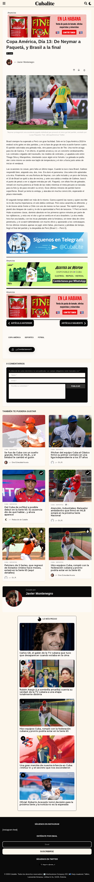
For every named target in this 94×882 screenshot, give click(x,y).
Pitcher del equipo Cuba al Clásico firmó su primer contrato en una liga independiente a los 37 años (70, 455)
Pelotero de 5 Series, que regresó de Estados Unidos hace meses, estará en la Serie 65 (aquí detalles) (23, 569)
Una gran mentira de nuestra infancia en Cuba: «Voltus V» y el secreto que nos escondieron (46, 766)
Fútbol (41, 337)
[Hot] (41, 531)
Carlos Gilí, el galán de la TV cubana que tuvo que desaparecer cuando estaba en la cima (45, 654)
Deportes (29, 337)
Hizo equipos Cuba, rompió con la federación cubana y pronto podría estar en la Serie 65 (70, 568)
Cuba (6, 449)
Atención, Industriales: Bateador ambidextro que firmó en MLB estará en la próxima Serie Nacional (69, 512)
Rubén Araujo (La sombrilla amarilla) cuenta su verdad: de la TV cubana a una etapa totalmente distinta (46, 692)
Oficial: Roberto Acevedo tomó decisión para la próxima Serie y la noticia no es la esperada (46, 803)
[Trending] (87, 418)
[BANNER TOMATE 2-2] (47, 26)
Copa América (14, 337)
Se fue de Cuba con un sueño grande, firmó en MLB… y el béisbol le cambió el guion (21, 455)
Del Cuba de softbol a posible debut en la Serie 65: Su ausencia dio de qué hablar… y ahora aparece (23, 511)
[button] (4, 3)
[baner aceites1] (47, 274)
